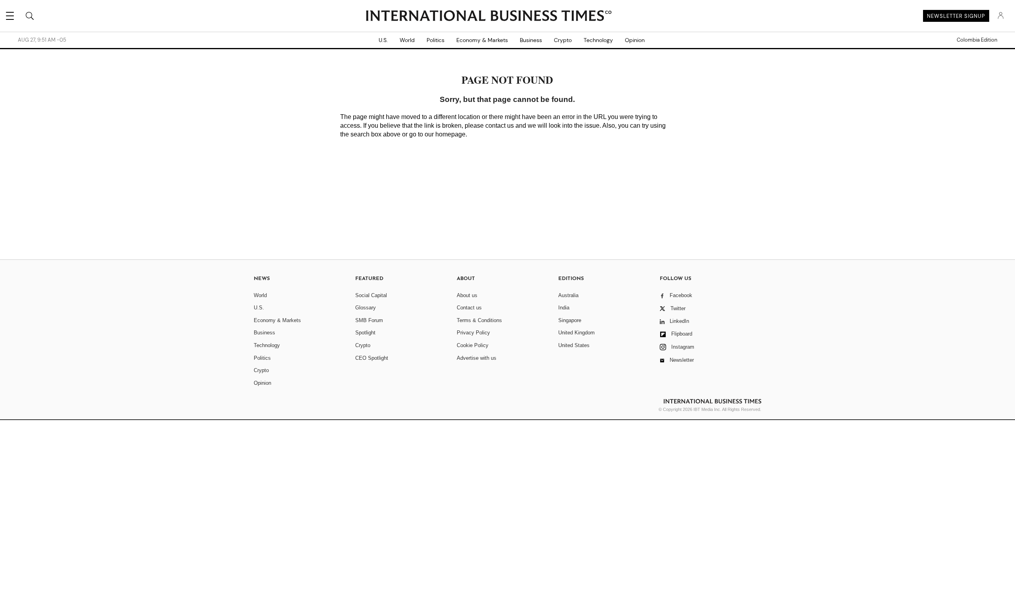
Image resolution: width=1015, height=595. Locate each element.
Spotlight (365, 333)
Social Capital (371, 295)
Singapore (569, 320)
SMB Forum (369, 320)
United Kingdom (576, 333)
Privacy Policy (473, 333)
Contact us (469, 308)
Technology (598, 40)
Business (531, 40)
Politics (435, 40)
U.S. (383, 40)
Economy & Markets (482, 40)
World (407, 40)
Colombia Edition (977, 40)
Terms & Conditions (479, 320)
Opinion (635, 40)
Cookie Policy (472, 345)
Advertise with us (476, 358)
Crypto (563, 40)
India (563, 308)
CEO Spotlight (371, 358)
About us (467, 295)
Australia (568, 295)
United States (574, 345)
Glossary (365, 308)
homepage (450, 134)
